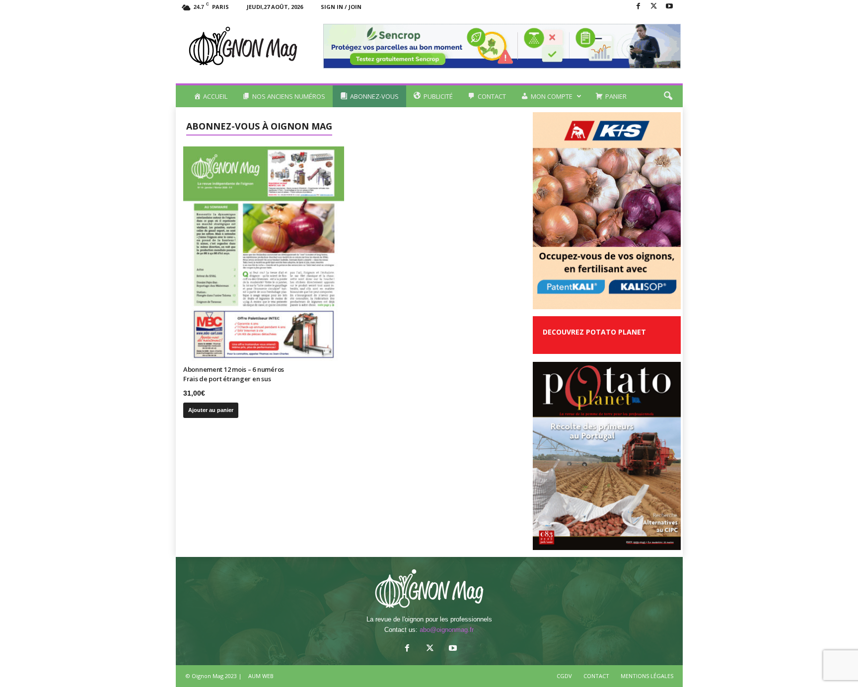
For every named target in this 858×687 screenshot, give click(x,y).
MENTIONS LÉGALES (647, 676)
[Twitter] (654, 6)
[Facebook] (638, 6)
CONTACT (596, 676)
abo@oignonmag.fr (447, 629)
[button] (668, 96)
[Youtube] (669, 6)
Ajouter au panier (210, 410)
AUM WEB (261, 676)
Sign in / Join (341, 6)
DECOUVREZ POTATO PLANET (594, 332)
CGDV (564, 676)
